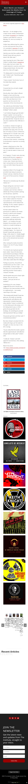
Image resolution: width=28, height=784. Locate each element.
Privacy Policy (15, 777)
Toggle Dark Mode (14, 772)
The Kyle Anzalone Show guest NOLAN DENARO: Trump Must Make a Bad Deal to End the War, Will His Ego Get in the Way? (14, 664)
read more (14, 672)
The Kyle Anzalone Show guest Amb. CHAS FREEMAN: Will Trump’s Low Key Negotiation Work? (14, 682)
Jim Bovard (14, 413)
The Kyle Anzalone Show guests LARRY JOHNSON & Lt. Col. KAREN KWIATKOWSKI (14, 698)
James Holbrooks (11, 14)
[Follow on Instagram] (13, 718)
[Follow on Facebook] (15, 718)
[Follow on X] (10, 718)
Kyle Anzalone (11, 670)
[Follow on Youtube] (18, 718)
